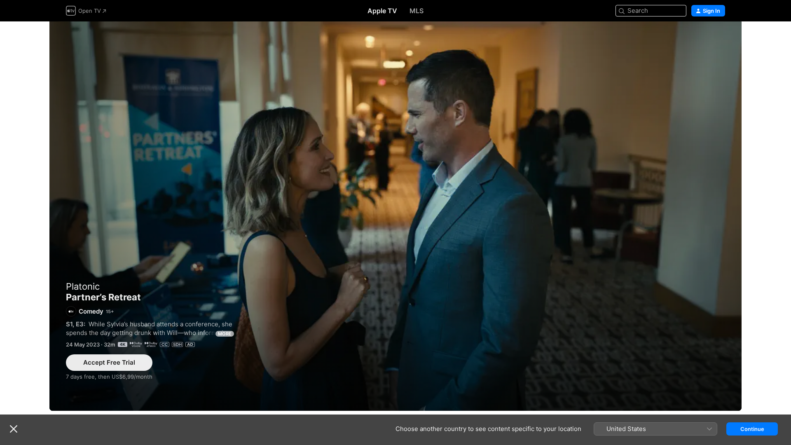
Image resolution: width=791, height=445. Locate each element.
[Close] (13, 429)
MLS (417, 11)
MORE (225, 334)
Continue (752, 429)
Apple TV (382, 11)
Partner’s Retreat (395, 216)
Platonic (83, 286)
